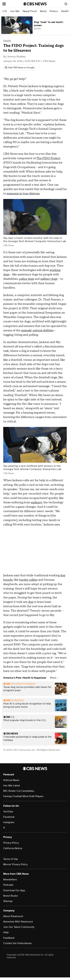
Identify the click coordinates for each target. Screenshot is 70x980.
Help (6, 932)
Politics (54, 11)
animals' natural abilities (37, 330)
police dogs (26, 279)
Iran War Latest (11, 785)
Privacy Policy (11, 842)
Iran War (15, 11)
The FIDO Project (48, 158)
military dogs (48, 279)
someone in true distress (23, 193)
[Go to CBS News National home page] (35, 4)
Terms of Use (10, 859)
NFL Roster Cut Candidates (18, 791)
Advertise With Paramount (18, 921)
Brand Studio (10, 895)
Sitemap (8, 901)
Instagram (8, 822)
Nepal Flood (30, 11)
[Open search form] (65, 3)
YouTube (8, 811)
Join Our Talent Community (18, 927)
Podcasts (8, 885)
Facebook (8, 817)
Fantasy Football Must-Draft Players (23, 796)
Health (7, 40)
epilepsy (36, 502)
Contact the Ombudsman (17, 943)
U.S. (5, 11)
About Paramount (13, 916)
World (43, 11)
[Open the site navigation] (13, 3)
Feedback (8, 938)
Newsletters (10, 879)
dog (30, 602)
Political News (11, 780)
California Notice (12, 848)
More (53, 677)
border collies (28, 580)
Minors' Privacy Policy (15, 864)
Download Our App (14, 890)
